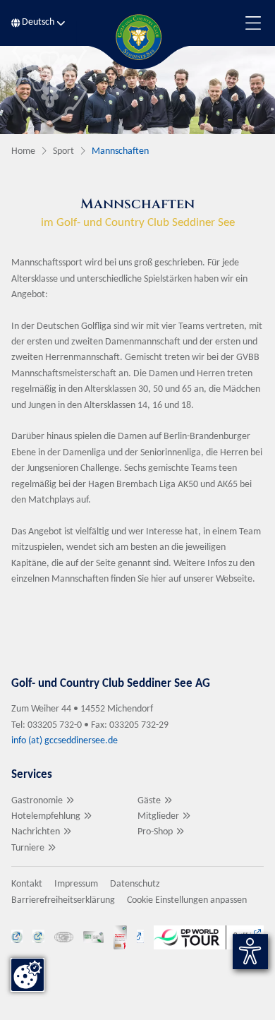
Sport (63, 151)
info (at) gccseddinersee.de (65, 741)
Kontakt (26, 884)
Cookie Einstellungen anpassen (187, 900)
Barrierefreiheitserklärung (63, 900)
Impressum (76, 884)
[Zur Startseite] (137, 37)
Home (23, 151)
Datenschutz (135, 884)
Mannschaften (120, 151)
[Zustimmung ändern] (27, 975)
